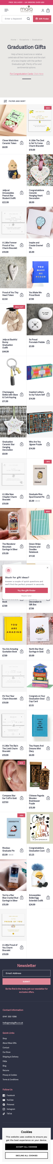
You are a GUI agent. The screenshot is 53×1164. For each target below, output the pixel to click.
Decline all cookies (26, 1155)
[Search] (28, 18)
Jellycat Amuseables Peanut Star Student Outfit (13, 180)
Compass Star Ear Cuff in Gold (13, 786)
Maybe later (26, 596)
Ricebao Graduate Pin (13, 835)
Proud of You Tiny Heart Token (13, 280)
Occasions (24, 40)
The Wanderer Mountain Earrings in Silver (13, 534)
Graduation (37, 40)
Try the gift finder (26, 590)
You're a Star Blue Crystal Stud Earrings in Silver (13, 884)
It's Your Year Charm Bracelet (13, 685)
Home (13, 40)
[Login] (43, 10)
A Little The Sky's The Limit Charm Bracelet (13, 734)
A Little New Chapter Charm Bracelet (13, 483)
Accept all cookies (26, 1147)
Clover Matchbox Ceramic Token (13, 129)
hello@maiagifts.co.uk (13, 1022)
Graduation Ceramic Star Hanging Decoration (13, 432)
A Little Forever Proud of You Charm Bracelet (13, 231)
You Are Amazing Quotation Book (13, 636)
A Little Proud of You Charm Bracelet (13, 934)
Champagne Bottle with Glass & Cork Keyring (13, 381)
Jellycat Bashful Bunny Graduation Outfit (13, 330)
